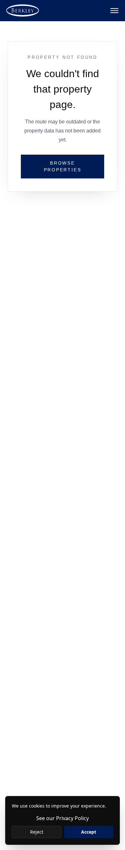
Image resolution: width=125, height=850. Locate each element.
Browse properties (62, 166)
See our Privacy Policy (62, 818)
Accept (88, 832)
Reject (36, 832)
